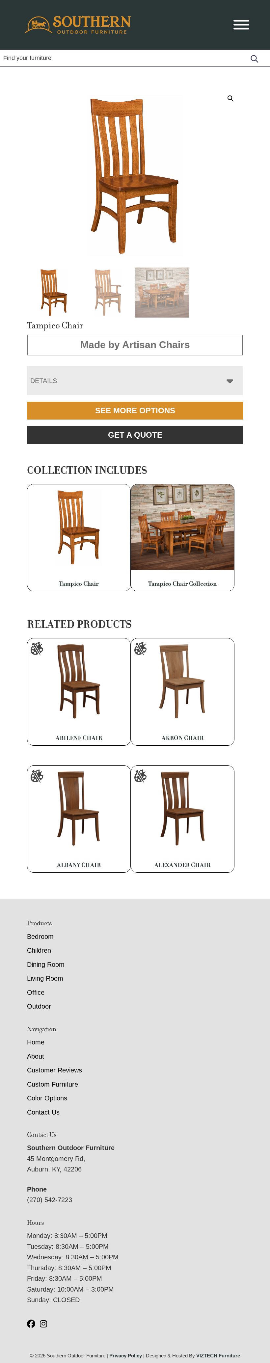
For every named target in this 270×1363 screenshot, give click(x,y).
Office (35, 992)
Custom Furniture (52, 1084)
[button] (230, 98)
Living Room (45, 978)
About (35, 1056)
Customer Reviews (54, 1070)
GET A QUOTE (135, 434)
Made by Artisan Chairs (135, 344)
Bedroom (40, 936)
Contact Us (43, 1112)
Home (35, 1042)
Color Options (47, 1098)
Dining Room (46, 964)
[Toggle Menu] (241, 25)
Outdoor (39, 1006)
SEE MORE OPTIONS (135, 410)
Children (39, 950)
